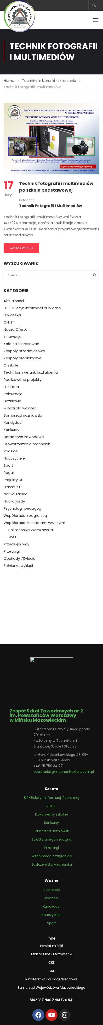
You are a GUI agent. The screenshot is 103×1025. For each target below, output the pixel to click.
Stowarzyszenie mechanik (27, 444)
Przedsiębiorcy (16, 544)
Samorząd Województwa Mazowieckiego (51, 987)
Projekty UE (13, 479)
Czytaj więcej (21, 248)
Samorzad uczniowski (23, 415)
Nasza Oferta (16, 329)
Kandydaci (13, 422)
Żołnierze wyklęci (18, 565)
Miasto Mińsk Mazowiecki (51, 954)
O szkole (11, 365)
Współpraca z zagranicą (25, 515)
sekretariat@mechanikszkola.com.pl (64, 771)
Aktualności (14, 300)
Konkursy (11, 429)
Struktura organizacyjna (51, 839)
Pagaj (9, 472)
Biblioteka (12, 315)
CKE (51, 962)
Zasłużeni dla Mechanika (51, 864)
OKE (51, 970)
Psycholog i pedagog (22, 508)
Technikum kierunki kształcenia (49, 80)
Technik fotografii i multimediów (50, 205)
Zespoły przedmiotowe (24, 351)
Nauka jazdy (14, 501)
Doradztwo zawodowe (24, 436)
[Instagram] (65, 1015)
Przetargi (12, 551)
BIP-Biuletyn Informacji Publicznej (51, 797)
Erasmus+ (12, 487)
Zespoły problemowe (22, 358)
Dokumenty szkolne (51, 814)
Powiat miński (51, 945)
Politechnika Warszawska (30, 530)
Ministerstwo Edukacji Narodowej (51, 979)
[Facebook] (38, 1015)
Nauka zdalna (16, 494)
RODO (51, 806)
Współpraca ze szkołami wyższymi (34, 522)
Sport (8, 465)
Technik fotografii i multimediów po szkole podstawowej (56, 186)
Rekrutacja (13, 394)
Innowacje (13, 336)
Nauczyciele (14, 458)
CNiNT (9, 322)
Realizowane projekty (22, 379)
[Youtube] (51, 1015)
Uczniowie (12, 401)
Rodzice (11, 451)
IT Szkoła (11, 386)
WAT (12, 537)
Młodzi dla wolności (21, 408)
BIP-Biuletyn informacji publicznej (33, 308)
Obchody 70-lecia (19, 558)
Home (9, 80)
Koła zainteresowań (21, 343)
